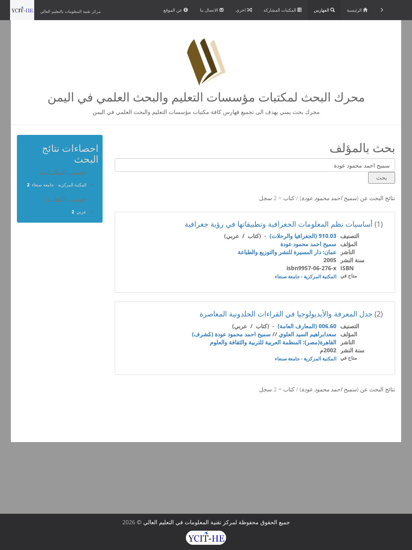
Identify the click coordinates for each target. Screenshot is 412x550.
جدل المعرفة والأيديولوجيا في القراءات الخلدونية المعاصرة (286, 313)
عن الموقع (173, 10)
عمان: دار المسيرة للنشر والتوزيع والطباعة (287, 252)
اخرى (241, 10)
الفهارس (322, 10)
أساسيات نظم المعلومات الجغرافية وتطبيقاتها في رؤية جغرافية (279, 224)
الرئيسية (355, 10)
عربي (81, 212)
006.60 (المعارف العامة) (307, 326)
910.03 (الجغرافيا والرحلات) (303, 236)
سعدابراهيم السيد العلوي (307, 334)
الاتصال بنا (209, 10)
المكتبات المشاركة (280, 10)
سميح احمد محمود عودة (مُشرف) (231, 334)
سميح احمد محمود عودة (308, 244)
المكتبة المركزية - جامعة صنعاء (305, 276)
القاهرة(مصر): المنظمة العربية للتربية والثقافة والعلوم (273, 342)
